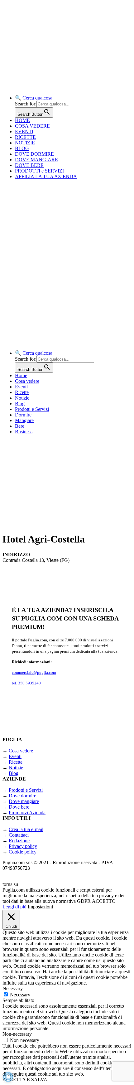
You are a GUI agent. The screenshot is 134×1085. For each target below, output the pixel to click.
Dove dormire (22, 795)
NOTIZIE (25, 142)
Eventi (21, 386)
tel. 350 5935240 (26, 683)
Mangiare (24, 420)
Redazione (19, 840)
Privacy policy (23, 846)
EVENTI (24, 131)
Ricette (22, 392)
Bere (19, 426)
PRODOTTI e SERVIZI (39, 170)
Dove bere (19, 807)
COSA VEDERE (32, 126)
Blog (20, 403)
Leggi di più (14, 906)
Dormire (23, 414)
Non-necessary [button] (17, 1034)
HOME (22, 120)
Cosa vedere (27, 381)
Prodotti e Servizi (32, 409)
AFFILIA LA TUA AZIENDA (46, 176)
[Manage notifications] (8, 1077)
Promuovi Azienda (27, 812)
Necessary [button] (12, 988)
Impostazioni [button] (40, 906)
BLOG (22, 148)
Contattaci (19, 835)
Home (21, 375)
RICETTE (25, 137)
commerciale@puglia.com (34, 672)
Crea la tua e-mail (26, 829)
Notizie (22, 398)
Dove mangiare (24, 801)
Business (23, 431)
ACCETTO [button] (104, 901)
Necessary (20, 994)
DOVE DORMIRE (34, 154)
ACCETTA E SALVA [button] (24, 1079)
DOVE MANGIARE (36, 159)
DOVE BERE (29, 165)
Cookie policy (22, 851)
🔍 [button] (33, 97)
